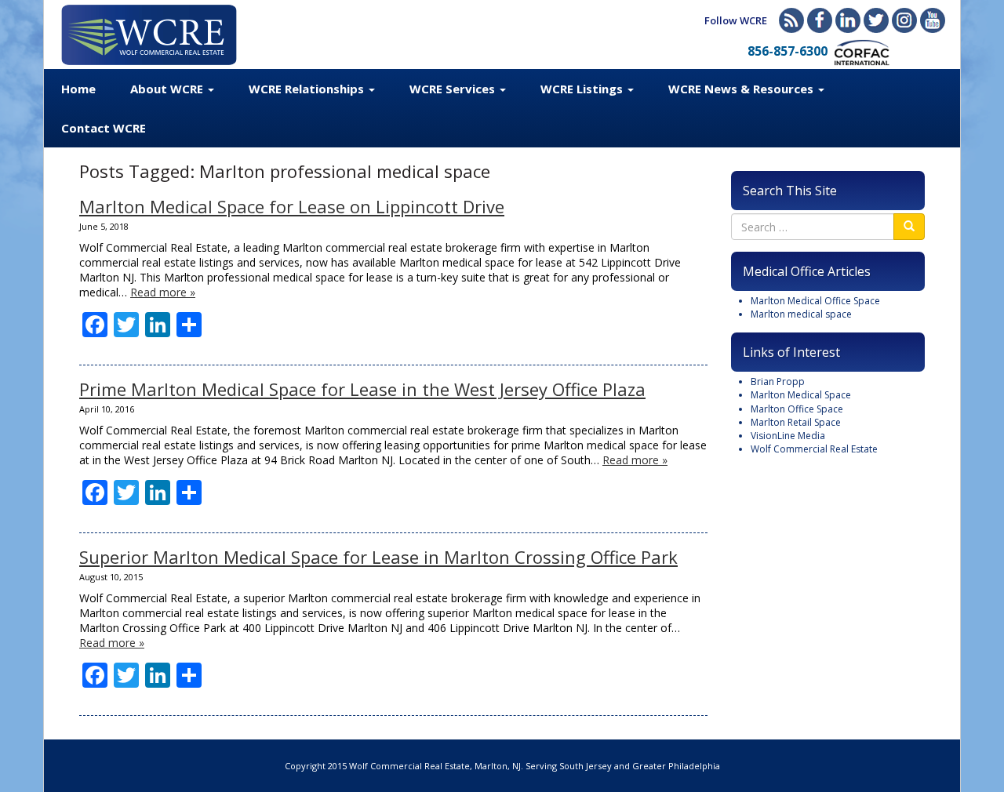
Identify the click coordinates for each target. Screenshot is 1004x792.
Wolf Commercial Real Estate (814, 449)
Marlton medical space (801, 314)
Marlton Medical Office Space (815, 300)
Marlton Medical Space (801, 394)
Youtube (932, 20)
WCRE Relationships (308, 88)
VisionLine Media (788, 435)
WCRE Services (453, 88)
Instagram (904, 20)
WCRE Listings (583, 88)
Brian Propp (778, 381)
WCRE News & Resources (742, 88)
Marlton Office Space (797, 409)
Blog (791, 20)
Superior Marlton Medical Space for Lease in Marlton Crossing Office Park (378, 557)
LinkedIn (847, 20)
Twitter (876, 20)
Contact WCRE (103, 128)
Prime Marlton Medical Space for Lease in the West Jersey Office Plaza (362, 389)
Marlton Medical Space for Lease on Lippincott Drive (291, 206)
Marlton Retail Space (796, 422)
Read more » (162, 292)
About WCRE (168, 88)
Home (78, 88)
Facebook (819, 20)
